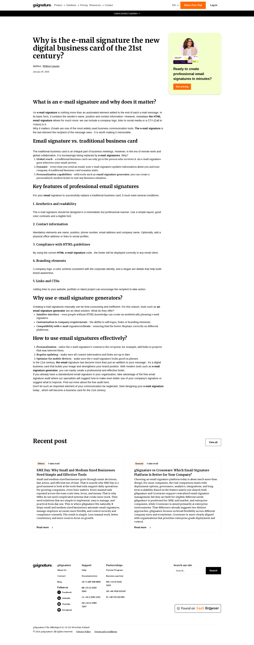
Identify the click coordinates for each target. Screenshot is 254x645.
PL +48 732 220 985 (115, 597)
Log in (213, 5)
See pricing (182, 86)
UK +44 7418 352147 (116, 591)
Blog (59, 581)
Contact (109, 5)
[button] (60, 5)
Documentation (89, 576)
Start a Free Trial (193, 5)
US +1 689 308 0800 (91, 581)
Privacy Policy (83, 631)
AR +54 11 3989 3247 (89, 605)
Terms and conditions (105, 631)
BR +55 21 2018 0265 (89, 589)
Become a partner (114, 576)
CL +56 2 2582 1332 (91, 597)
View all (213, 442)
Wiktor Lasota (51, 66)
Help (84, 570)
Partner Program (114, 570)
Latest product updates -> (127, 13)
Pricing (84, 5)
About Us (61, 570)
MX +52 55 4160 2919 (114, 583)
